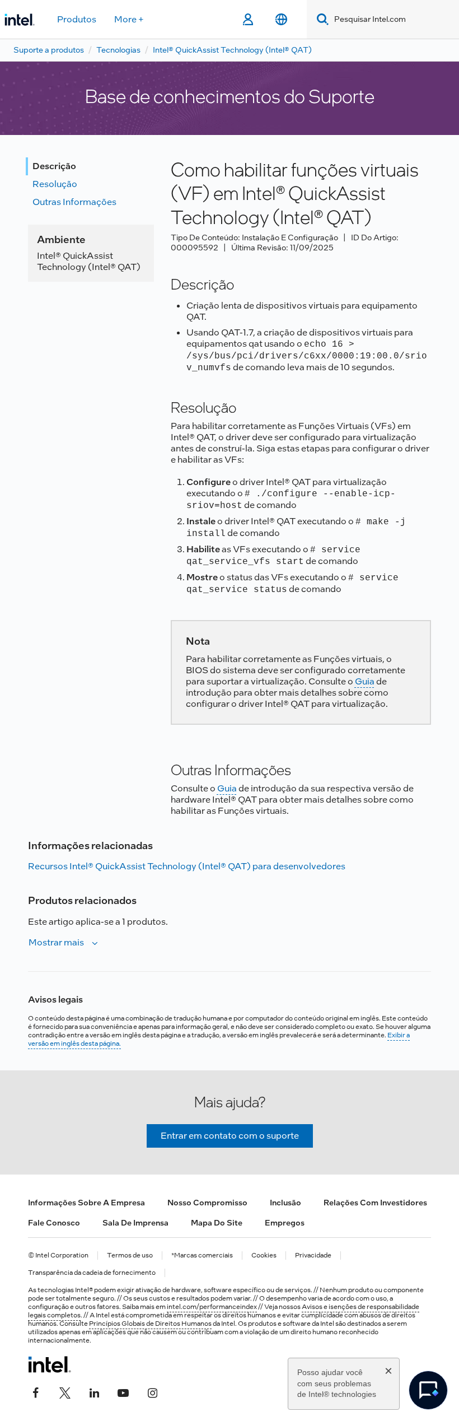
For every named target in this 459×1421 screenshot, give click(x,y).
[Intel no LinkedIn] (94, 1391)
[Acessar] (247, 19)
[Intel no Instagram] (152, 1391)
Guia (364, 681)
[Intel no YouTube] (123, 1391)
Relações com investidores (375, 1203)
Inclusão (285, 1203)
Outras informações (74, 202)
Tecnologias (118, 50)
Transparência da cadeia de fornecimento (92, 1273)
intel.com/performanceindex (212, 1306)
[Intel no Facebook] (36, 1391)
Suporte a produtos (48, 50)
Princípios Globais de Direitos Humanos (150, 1323)
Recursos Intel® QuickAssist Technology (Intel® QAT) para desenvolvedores (186, 866)
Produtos (76, 19)
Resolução (54, 184)
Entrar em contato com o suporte (230, 1136)
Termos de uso (130, 1255)
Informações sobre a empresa (86, 1203)
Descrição (54, 166)
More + (129, 19)
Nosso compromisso (207, 1203)
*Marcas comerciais (202, 1255)
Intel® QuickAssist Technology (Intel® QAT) (232, 50)
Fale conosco (54, 1223)
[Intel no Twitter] (65, 1391)
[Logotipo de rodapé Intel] (49, 1364)
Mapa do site (216, 1223)
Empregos (285, 1223)
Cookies (264, 1255)
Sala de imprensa (135, 1223)
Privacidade (313, 1255)
